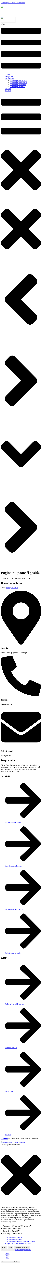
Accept (4, 1247)
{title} (7, 1254)
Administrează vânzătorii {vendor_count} (20, 1241)
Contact (8, 91)
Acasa (7, 75)
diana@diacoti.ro (12, 588)
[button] (21, 47)
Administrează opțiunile (13, 1237)
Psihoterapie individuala (18, 83)
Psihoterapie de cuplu (17, 87)
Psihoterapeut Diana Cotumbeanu (13, 3)
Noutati (8, 89)
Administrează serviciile (13, 1239)
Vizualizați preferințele (22, 1247)
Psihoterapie (9, 79)
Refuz (10, 1247)
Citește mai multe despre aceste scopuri (19, 1243)
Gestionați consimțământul (10, 1262)
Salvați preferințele (8, 1250)
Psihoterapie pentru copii (18, 81)
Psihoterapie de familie (18, 85)
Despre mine (9, 77)
